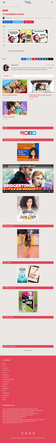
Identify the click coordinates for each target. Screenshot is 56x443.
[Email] (3, 45)
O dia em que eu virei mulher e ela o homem (12, 422)
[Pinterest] (3, 41)
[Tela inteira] (51, 191)
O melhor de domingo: (8, 117)
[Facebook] (3, 30)
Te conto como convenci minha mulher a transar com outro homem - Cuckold (20, 409)
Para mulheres (5, 381)
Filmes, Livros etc (6, 370)
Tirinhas (5, 10)
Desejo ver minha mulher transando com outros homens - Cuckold (17, 415)
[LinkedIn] (3, 37)
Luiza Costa (9, 17)
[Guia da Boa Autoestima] (22, 282)
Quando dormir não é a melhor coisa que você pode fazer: (40, 95)
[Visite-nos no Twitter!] (34, 134)
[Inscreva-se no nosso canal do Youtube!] (26, 134)
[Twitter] (3, 34)
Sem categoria (5, 395)
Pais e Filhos (5, 375)
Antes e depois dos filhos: (9, 95)
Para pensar (5, 384)
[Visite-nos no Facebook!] (30, 134)
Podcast (4, 386)
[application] (28, 178)
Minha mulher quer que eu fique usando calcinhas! (14, 416)
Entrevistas (5, 368)
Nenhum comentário (40, 17)
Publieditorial (5, 388)
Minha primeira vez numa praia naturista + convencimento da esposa (18, 412)
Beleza (4, 363)
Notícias (4, 372)
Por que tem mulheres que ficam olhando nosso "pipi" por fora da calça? (19, 421)
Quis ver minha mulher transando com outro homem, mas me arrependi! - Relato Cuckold (22, 410)
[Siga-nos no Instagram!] (22, 134)
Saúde (3, 390)
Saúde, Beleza (5, 392)
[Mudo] (49, 191)
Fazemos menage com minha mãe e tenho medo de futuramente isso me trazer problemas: (23, 419)
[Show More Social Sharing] (35, 22)
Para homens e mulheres (8, 379)
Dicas (3, 366)
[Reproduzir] (4, 191)
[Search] (52, 2)
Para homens (5, 377)
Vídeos (4, 399)
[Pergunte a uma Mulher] (28, 2)
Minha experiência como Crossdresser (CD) (12, 418)
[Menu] (4, 2)
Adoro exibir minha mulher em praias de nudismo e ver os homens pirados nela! (20, 413)
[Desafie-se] (33, 282)
